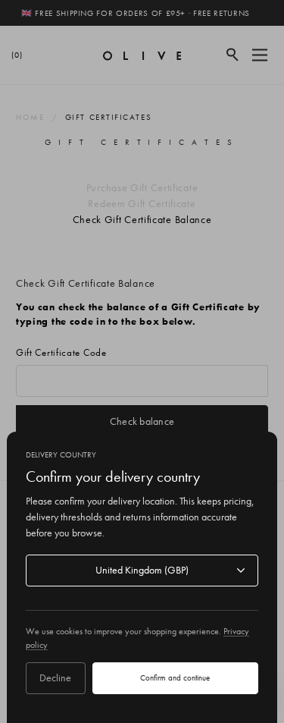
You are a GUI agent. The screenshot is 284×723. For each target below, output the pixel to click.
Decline (55, 677)
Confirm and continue (175, 677)
